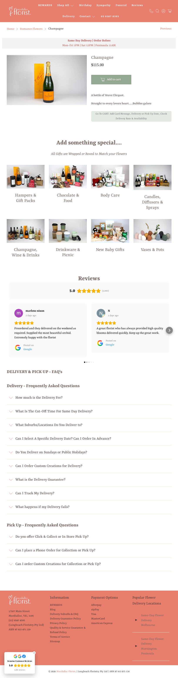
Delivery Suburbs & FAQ (64, 614)
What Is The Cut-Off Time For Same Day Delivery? (53, 411)
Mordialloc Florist (65, 671)
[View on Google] (18, 313)
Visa (93, 614)
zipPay (95, 609)
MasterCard (98, 618)
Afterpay (96, 605)
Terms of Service (60, 637)
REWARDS (45, 5)
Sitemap (55, 641)
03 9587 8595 (110, 16)
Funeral (121, 5)
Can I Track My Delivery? (34, 493)
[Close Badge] (34, 652)
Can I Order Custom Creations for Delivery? (48, 466)
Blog (53, 609)
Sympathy (104, 5)
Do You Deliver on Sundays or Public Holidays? (51, 452)
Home (10, 29)
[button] (8, 330)
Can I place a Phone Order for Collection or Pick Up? (55, 550)
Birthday (85, 5)
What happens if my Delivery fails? (42, 507)
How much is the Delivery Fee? (39, 398)
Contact (85, 16)
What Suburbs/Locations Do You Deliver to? (48, 425)
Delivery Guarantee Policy (65, 618)
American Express (101, 623)
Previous (165, 28)
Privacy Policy (58, 623)
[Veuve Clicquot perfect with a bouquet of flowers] (47, 80)
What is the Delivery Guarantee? (40, 480)
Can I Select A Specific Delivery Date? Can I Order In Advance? (63, 439)
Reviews (137, 5)
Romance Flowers (31, 29)
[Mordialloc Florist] (20, 11)
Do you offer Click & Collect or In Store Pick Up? (52, 537)
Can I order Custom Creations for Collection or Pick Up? (58, 564)
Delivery (69, 16)
